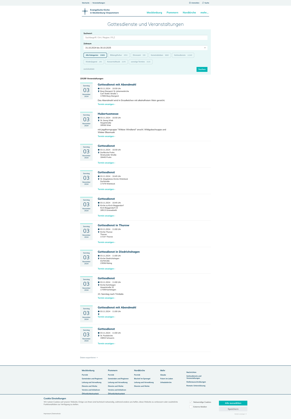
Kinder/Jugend (94, 62)
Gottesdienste (183, 55)
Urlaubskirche (166, 382)
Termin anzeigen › (106, 104)
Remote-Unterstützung (195, 386)
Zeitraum (88, 43)
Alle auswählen (233, 403)
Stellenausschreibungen (196, 382)
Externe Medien (200, 407)
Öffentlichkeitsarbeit (90, 394)
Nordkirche (189, 12)
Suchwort (88, 33)
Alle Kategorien (95, 55)
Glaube (163, 375)
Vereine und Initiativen (91, 390)
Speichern (233, 409)
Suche (207, 3)
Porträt (85, 375)
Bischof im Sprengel (142, 379)
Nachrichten (191, 372)
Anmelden (195, 3)
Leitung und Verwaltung (91, 382)
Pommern (172, 12)
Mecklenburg (154, 12)
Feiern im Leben (166, 379)
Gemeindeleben (160, 55)
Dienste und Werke (89, 386)
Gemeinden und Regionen (92, 379)
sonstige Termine (140, 62)
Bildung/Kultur (118, 55)
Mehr (162, 370)
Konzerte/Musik (116, 62)
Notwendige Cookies (202, 402)
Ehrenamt (139, 55)
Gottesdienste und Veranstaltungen (193, 377)
